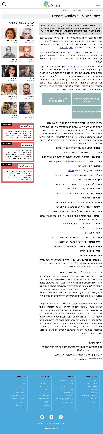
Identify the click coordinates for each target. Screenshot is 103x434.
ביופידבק (46, 393)
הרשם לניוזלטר (20, 405)
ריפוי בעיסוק (45, 383)
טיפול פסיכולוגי (44, 399)
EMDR (47, 402)
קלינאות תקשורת (43, 386)
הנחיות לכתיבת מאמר (18, 399)
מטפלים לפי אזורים (66, 380)
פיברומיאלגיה (92, 393)
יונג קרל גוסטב (66, 47)
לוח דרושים (69, 396)
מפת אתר (22, 408)
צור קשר (22, 402)
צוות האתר (21, 383)
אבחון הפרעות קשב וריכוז (64, 399)
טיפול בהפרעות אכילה (65, 389)
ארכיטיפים (89, 295)
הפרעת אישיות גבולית (89, 396)
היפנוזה (46, 405)
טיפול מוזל (69, 383)
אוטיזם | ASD (92, 386)
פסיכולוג (94, 380)
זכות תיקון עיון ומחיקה (17, 396)
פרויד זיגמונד (68, 276)
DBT (47, 389)
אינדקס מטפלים (68, 402)
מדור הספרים (68, 393)
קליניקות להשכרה (67, 386)
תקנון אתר (21, 386)
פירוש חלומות (81, 359)
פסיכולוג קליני (92, 383)
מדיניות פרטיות (20, 389)
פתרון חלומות (72, 66)
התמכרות (94, 402)
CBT (47, 380)
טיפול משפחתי (44, 396)
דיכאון (71, 170)
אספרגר (94, 389)
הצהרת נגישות (20, 393)
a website (51, 428)
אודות (23, 380)
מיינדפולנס (93, 399)
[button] (4, 4)
